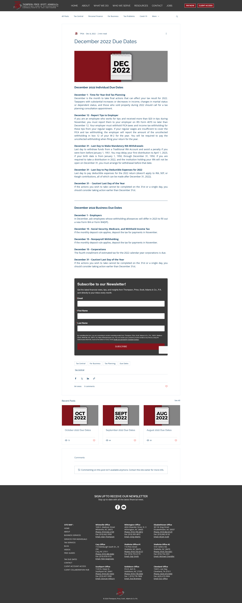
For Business (113, 16)
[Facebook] (117, 507)
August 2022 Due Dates (159, 430)
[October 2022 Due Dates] (80, 415)
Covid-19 (143, 16)
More (154, 16)
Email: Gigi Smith (131, 556)
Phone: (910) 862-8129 (163, 532)
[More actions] (166, 33)
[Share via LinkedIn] (88, 378)
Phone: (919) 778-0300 (133, 574)
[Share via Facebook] (75, 378)
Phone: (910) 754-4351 (163, 551)
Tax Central (78, 16)
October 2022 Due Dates (78, 430)
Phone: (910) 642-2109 (105, 532)
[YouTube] (123, 507)
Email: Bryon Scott (161, 536)
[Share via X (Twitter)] (82, 378)
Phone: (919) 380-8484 (105, 554)
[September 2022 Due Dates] (121, 415)
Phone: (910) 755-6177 (133, 551)
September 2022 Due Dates (120, 430)
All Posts (65, 16)
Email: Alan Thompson (105, 536)
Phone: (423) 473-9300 (163, 574)
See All (177, 400)
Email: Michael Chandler (164, 556)
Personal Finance (95, 16)
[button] (121, 5)
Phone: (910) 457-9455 (105, 574)
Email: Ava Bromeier (132, 578)
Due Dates (124, 363)
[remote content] (121, 316)
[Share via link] (94, 378)
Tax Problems (129, 16)
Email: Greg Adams (132, 536)
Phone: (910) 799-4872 (133, 532)
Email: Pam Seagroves (105, 559)
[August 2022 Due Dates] (162, 415)
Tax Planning (110, 363)
